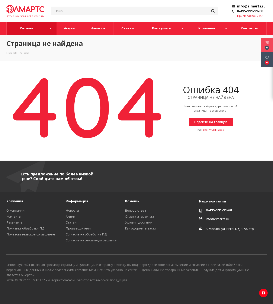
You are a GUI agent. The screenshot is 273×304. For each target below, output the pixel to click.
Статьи (71, 222)
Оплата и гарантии (139, 216)
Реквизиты (14, 222)
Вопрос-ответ (135, 210)
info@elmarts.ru (251, 6)
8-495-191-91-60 (250, 11)
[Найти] (213, 11)
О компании (15, 210)
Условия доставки (138, 222)
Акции (70, 216)
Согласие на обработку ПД (86, 234)
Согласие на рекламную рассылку (91, 240)
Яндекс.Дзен (263, 293)
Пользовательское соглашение (30, 234)
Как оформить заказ (140, 228)
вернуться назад (213, 130)
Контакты (13, 216)
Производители (78, 228)
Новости (72, 210)
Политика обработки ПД (25, 228)
